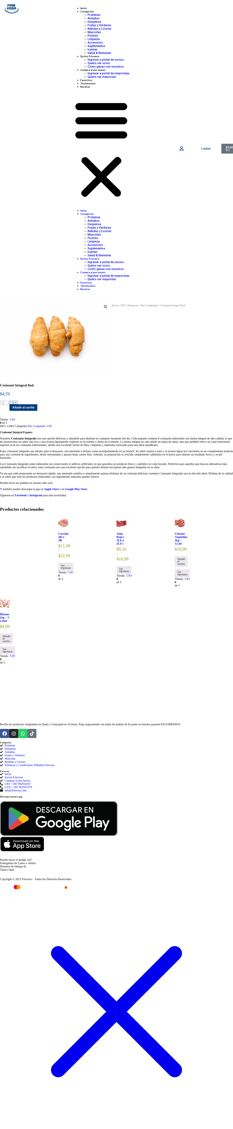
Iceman (92, 49)
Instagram (35, 495)
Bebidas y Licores (99, 28)
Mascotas (94, 32)
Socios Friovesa (89, 56)
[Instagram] (13, 733)
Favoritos (86, 80)
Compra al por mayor (93, 69)
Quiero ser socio (99, 63)
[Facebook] (4, 733)
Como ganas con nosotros (106, 66)
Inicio (83, 8)
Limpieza (94, 39)
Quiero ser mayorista (102, 77)
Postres (93, 35)
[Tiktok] (31, 733)
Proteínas (94, 15)
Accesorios (95, 42)
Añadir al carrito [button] (181, 561)
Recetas (85, 86)
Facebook (21, 495)
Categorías (87, 11)
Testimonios (88, 83)
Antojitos (94, 18)
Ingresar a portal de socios (106, 59)
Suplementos (96, 46)
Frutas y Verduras (99, 25)
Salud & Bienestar (99, 53)
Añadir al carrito (23, 407)
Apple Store (51, 489)
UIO (123, 305)
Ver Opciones (66, 567)
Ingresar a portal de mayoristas (109, 73)
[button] (101, 148)
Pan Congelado (149, 305)
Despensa (94, 22)
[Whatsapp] (22, 733)
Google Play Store (76, 489)
